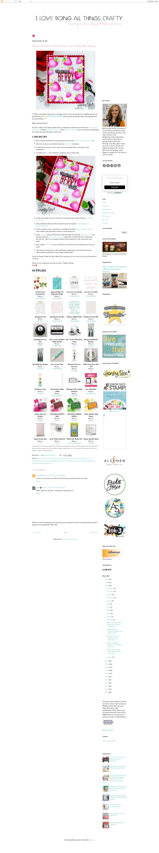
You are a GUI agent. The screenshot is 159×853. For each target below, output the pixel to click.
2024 (107, 582)
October (109, 594)
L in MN (39, 475)
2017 (107, 677)
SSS (37, 298)
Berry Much (41, 458)
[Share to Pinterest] (71, 455)
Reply (38, 481)
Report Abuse (108, 730)
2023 (107, 585)
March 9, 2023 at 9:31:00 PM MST (54, 475)
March (109, 616)
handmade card (67, 458)
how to (88, 458)
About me (106, 206)
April (109, 613)
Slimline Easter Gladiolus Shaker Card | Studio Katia (114, 631)
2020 (107, 667)
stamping (35, 463)
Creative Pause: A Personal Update (116, 805)
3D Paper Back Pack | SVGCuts (117, 823)
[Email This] (64, 455)
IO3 (42, 420)
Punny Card (80, 461)
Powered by (110, 193)
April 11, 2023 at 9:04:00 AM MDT (53, 487)
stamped (43, 235)
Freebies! (106, 223)
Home (66, 532)
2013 (107, 689)
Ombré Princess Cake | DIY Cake (117, 814)
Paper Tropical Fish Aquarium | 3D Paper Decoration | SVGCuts (115, 269)
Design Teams (107, 209)
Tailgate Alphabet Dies (83, 229)
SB (40, 298)
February (110, 620)
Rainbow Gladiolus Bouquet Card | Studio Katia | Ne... (114, 645)
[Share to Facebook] (69, 455)
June (108, 607)
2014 (107, 686)
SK (93, 443)
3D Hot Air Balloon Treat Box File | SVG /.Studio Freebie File (118, 788)
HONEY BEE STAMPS (54, 116)
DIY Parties (106, 216)
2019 (107, 670)
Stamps (41, 463)
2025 (107, 579)
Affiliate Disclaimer (109, 213)
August (109, 601)
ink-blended (68, 144)
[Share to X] (67, 455)
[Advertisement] (115, 68)
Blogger (91, 840)
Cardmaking (50, 458)
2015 (107, 683)
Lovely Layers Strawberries (83, 140)
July (108, 604)
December (110, 588)
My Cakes (106, 220)
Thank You (47, 463)
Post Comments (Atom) (70, 539)
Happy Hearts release (53, 130)
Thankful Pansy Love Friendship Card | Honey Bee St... (113, 638)
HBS (43, 298)
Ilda (38, 487)
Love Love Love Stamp (55, 237)
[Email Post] (60, 455)
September (110, 598)
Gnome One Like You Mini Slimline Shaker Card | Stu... (114, 651)
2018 (107, 673)
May (108, 610)
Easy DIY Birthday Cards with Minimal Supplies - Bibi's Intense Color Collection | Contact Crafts (115, 779)
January (109, 657)
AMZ (57, 396)
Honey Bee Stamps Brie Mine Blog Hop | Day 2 (118, 767)
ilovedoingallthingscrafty (40, 461)
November (110, 591)
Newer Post (37, 532)
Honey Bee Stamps (70, 130)
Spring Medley (89, 461)
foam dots (48, 244)
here (37, 450)
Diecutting (58, 458)
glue (47, 153)
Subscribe (114, 187)
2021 (107, 664)
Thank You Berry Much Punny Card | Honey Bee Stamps (114, 624)
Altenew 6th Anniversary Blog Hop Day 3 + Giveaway (118, 759)
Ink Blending (53, 461)
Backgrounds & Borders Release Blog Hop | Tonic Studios (118, 797)
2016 (107, 680)
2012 (107, 692)
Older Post (94, 532)
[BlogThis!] (66, 455)
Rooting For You (86, 235)
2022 (107, 661)
